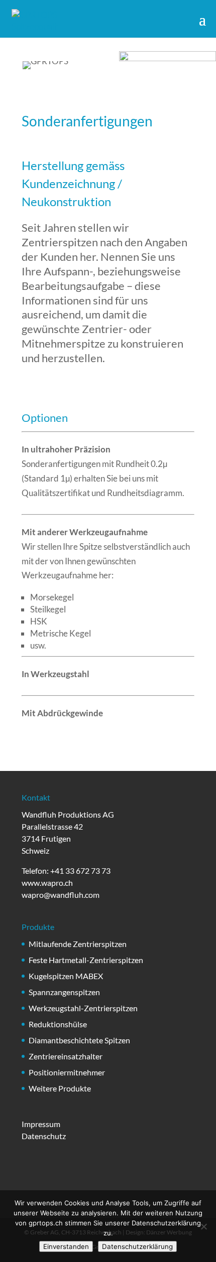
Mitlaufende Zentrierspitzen (78, 944)
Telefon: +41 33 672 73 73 (66, 870)
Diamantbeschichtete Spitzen (79, 1040)
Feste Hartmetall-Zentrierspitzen (86, 960)
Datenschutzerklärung (137, 1246)
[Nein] (203, 1226)
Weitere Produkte (60, 1088)
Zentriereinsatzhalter (65, 1056)
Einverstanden (66, 1246)
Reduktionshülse (58, 1024)
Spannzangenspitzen (64, 992)
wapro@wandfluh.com (60, 894)
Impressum (41, 1124)
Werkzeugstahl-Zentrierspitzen (83, 1008)
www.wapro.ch (47, 882)
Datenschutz (44, 1136)
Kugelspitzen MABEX (66, 976)
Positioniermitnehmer (67, 1072)
